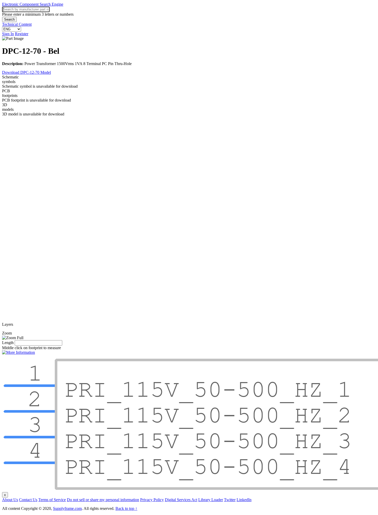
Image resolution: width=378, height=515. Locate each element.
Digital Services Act (181, 500)
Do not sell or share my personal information (103, 500)
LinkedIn (244, 500)
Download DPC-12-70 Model (26, 72)
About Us (10, 500)
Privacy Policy (152, 500)
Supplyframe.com (67, 508)
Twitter (230, 500)
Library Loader (210, 500)
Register (21, 34)
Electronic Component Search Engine (32, 4)
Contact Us (28, 500)
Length (8, 342)
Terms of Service (52, 500)
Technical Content (17, 24)
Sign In (8, 34)
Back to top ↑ (126, 508)
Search (9, 19)
